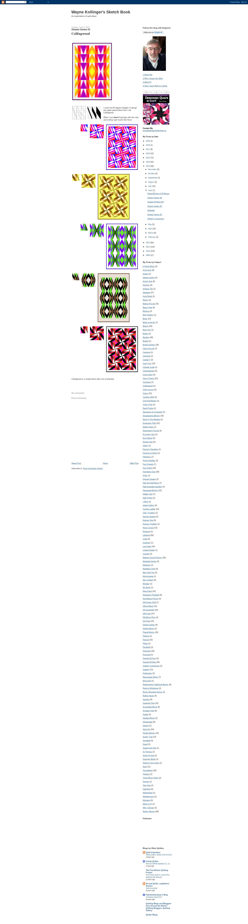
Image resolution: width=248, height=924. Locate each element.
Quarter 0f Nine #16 (155, 202)
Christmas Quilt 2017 (154, 897)
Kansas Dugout (149, 516)
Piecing (146, 640)
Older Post (134, 463)
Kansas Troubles (150, 524)
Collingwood (148, 386)
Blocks (146, 326)
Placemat (147, 651)
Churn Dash (148, 375)
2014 (148, 162)
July (150, 186)
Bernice (146, 311)
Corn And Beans (149, 401)
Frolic (145, 475)
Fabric (145, 446)
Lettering (146, 535)
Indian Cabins (148, 505)
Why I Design (148, 808)
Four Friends (148, 464)
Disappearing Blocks (151, 416)
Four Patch (147, 468)
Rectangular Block (150, 677)
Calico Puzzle (148, 348)
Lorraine (146, 554)
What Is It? (147, 804)
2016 (148, 153)
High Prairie (147, 498)
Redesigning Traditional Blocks (155, 684)
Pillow (145, 643)
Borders (146, 337)
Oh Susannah (148, 610)
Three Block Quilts (150, 778)
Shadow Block (149, 718)
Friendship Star (149, 472)
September (153, 178)
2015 (148, 158)
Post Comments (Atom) (93, 468)
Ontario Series (149, 625)
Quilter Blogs (152, 915)
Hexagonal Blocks (150, 490)
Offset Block (148, 606)
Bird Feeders (148, 315)
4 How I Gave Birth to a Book (155, 86)
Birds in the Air (149, 322)
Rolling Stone (148, 696)
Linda (145, 539)
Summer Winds (149, 759)
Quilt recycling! (151, 888)
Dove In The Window (151, 419)
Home (105, 463)
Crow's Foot (148, 404)
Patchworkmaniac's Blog (157, 895)
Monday (146, 584)
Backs (145, 300)
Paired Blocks (148, 632)
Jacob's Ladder (149, 509)
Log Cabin (147, 546)
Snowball (146, 740)
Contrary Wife (148, 397)
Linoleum (146, 543)
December (152, 169)
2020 (148, 141)
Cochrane (147, 382)
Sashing (146, 699)
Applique (146, 292)
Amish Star (147, 281)
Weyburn (146, 800)
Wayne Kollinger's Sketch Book (100, 12)
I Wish (145, 502)
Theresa (146, 774)
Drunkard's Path (149, 423)
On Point (146, 621)
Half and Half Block (151, 483)
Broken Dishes (149, 345)
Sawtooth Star (149, 703)
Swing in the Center (151, 763)
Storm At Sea (148, 755)
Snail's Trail (147, 737)
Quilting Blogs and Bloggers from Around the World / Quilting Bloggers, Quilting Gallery (158, 907)
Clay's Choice (148, 378)
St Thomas (147, 752)
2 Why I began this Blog (153, 78)
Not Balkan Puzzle (150, 599)
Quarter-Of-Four (149, 658)
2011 (148, 247)
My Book (146, 587)
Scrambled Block (150, 707)
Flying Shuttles (149, 460)
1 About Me (147, 75)
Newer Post (76, 463)
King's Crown (148, 528)
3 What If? (147, 82)
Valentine (146, 789)
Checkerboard (148, 371)
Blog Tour (147, 330)
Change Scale (148, 367)
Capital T (146, 360)
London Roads (149, 550)
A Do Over (147, 270)
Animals (146, 285)
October (151, 173)
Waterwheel (147, 793)
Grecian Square (149, 479)
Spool (145, 744)
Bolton (145, 334)
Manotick (146, 565)
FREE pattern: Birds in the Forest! (159, 855)
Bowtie (145, 341)
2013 (148, 166)
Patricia (146, 636)
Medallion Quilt (149, 569)
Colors (145, 393)
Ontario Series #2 (154, 215)
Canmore (146, 356)
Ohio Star (147, 614)
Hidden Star (148, 494)
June (150, 190)
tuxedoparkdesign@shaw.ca (154, 131)
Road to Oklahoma (150, 688)
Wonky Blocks (149, 811)
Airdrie (145, 274)
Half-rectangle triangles (152, 487)
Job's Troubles (149, 513)
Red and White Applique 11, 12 (158, 864)
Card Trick (147, 363)
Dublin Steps (148, 427)
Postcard (146, 655)
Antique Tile (148, 289)
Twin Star (147, 785)
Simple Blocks (149, 733)
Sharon (146, 726)
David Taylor (148, 408)
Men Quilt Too (148, 572)
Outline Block (148, 628)
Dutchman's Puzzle (151, 431)
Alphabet (151, 210)
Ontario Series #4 (154, 198)
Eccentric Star (149, 434)
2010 (148, 251)
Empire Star (148, 442)
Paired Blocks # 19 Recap (158, 194)
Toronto (146, 782)
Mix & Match (148, 580)
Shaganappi (148, 722)
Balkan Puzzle (149, 304)
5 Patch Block (149, 266)
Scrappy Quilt (148, 711)
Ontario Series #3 (154, 206)
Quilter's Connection (155, 219)
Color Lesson (148, 390)
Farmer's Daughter (150, 449)
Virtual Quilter (152, 861)
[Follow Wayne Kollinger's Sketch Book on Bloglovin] (153, 33)
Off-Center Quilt (149, 602)
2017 (148, 149)
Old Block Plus (149, 617)
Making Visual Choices (152, 558)
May (150, 224)
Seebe (145, 714)
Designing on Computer (152, 412)
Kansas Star (148, 520)
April (150, 229)
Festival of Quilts (150, 453)
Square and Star (149, 748)
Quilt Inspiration (153, 852)
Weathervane (148, 796)
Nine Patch (147, 591)
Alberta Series (149, 278)
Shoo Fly (146, 729)
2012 (148, 243)
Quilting (146, 670)
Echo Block (147, 438)
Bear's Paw (147, 307)
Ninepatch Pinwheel (151, 595)
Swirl (145, 767)
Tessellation (148, 770)
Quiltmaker (147, 673)
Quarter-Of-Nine (149, 662)
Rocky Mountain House (152, 692)
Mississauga (148, 576)
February (152, 237)
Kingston (146, 531)
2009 (148, 255)
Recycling (147, 681)
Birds (145, 319)
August (151, 182)
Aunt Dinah (147, 296)
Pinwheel (146, 647)
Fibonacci (147, 457)
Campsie (146, 352)
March (151, 233)
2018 (148, 145)
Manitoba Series (149, 561)
